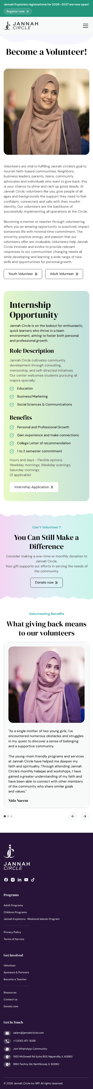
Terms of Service (14, 939)
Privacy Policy (12, 932)
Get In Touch (13, 1022)
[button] (84, 26)
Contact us (10, 999)
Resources (10, 992)
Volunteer (10, 965)
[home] (21, 26)
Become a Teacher (15, 979)
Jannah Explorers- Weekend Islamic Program (31, 919)
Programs (11, 895)
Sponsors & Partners (16, 972)
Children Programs (15, 912)
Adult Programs (13, 905)
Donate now (11, 1006)
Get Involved (13, 955)
